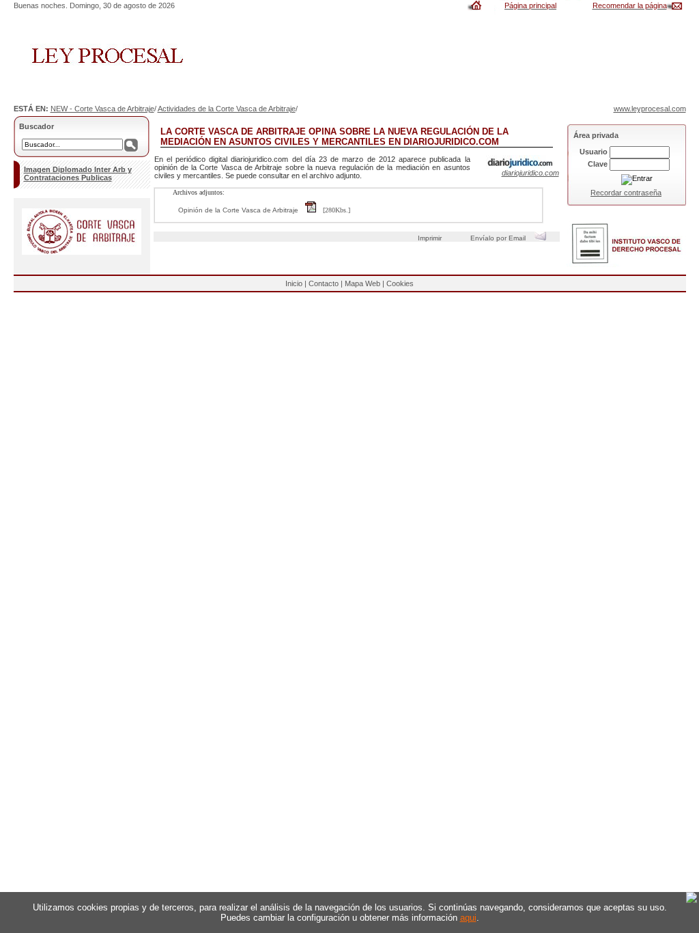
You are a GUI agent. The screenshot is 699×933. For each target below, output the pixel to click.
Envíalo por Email (500, 238)
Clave (598, 164)
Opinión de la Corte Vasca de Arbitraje (238, 210)
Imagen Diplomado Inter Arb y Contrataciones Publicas (78, 173)
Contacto (324, 283)
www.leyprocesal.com (650, 109)
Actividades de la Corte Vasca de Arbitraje (227, 109)
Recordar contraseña (625, 193)
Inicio (293, 283)
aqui (468, 918)
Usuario (594, 152)
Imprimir (432, 238)
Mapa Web (362, 283)
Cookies (400, 283)
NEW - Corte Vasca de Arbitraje (102, 109)
